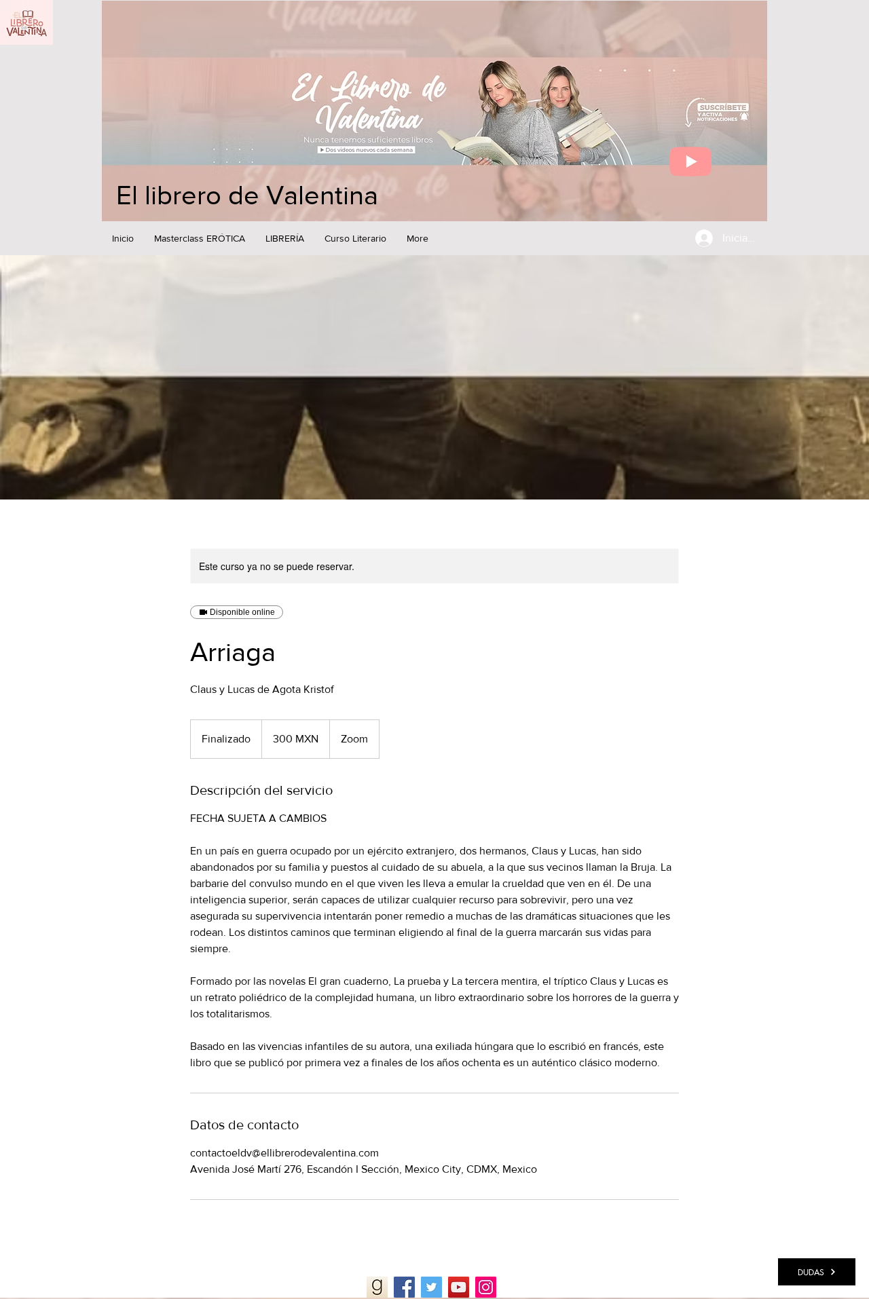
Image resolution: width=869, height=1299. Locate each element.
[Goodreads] (377, 1287)
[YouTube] (458, 1287)
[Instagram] (485, 1287)
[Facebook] (404, 1287)
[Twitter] (431, 1287)
